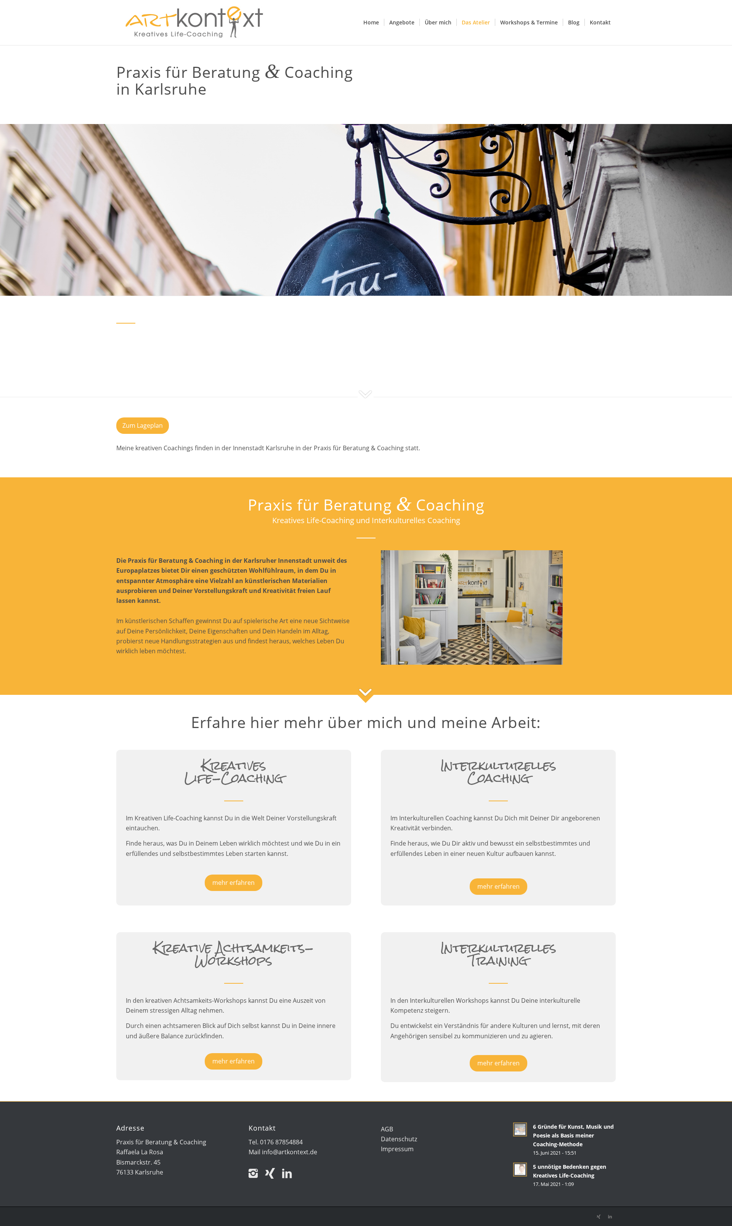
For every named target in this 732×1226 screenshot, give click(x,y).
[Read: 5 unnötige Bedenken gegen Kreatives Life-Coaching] (520, 1169)
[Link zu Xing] (256, 1173)
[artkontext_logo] (194, 22)
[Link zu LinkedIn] (289, 1173)
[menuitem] (371, 22)
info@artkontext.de (289, 1152)
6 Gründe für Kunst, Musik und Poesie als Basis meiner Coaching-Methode (573, 1135)
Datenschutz (399, 1139)
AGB (387, 1129)
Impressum (397, 1149)
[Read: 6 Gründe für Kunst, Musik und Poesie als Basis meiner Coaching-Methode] (520, 1129)
